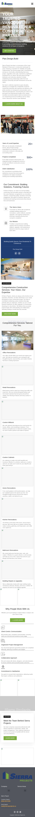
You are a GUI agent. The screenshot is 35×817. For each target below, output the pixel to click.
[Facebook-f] (15, 253)
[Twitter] (20, 812)
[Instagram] (19, 253)
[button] (32, 3)
